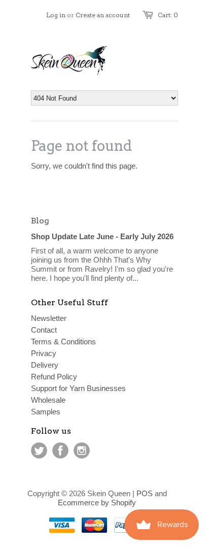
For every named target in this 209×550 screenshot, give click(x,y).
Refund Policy (54, 376)
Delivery (44, 365)
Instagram (82, 450)
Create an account (103, 15)
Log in (55, 15)
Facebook (60, 450)
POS (144, 493)
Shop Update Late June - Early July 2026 (102, 236)
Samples (45, 411)
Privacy (43, 353)
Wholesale (48, 400)
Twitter (39, 450)
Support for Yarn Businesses (78, 388)
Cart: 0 (168, 15)
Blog (40, 220)
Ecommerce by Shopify (97, 502)
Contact (44, 330)
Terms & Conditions (63, 341)
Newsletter (48, 318)
